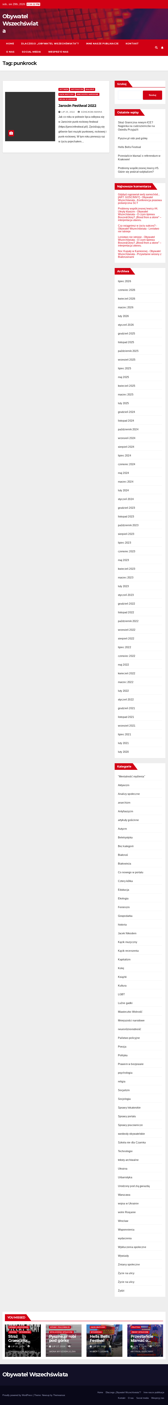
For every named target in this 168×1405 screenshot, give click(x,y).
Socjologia (124, 1099)
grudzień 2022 (126, 603)
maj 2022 (123, 664)
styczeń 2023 (126, 595)
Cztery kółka (125, 881)
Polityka (123, 1055)
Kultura (122, 985)
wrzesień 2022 (127, 629)
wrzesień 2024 (127, 438)
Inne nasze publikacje (102, 43)
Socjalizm (124, 1090)
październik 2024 (128, 429)
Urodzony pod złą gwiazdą (134, 1186)
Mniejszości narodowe (87, 94)
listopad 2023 (126, 516)
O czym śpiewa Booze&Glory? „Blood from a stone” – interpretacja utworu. (139, 217)
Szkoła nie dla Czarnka (132, 1142)
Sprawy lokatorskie (129, 1107)
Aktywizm (63, 89)
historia (122, 924)
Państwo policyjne (129, 1038)
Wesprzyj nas (58, 51)
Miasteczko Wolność (130, 1011)
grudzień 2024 (126, 412)
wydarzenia (125, 1238)
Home (10, 43)
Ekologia (123, 898)
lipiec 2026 (124, 281)
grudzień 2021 (126, 708)
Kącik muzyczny (66, 94)
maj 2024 (123, 473)
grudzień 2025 (126, 333)
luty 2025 (123, 403)
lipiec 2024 (124, 455)
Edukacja (123, 889)
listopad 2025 (126, 342)
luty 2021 (123, 743)
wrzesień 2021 (127, 725)
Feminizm (124, 907)
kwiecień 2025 (126, 385)
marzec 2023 (125, 577)
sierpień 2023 (126, 534)
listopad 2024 (126, 420)
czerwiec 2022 (126, 656)
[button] (156, 47)
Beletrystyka (125, 837)
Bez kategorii (126, 846)
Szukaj (121, 84)
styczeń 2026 (126, 324)
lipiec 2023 (124, 542)
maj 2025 (123, 377)
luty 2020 (123, 751)
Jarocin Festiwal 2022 (77, 105)
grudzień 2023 (126, 507)
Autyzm (122, 828)
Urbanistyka (125, 1177)
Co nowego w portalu (130, 872)
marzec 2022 (125, 682)
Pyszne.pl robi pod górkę (133, 138)
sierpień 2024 (126, 446)
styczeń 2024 (126, 499)
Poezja (122, 1046)
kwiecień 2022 (126, 673)
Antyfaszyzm (77, 89)
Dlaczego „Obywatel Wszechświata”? (50, 43)
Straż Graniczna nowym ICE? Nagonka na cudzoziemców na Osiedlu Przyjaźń (136, 126)
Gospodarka (125, 916)
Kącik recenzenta (128, 950)
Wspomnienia (126, 1229)
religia (121, 1081)
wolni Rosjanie (127, 1212)
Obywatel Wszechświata (20, 23)
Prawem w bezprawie (131, 1064)
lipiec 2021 (124, 734)
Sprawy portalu (127, 1116)
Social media (31, 51)
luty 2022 (123, 690)
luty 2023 (123, 586)
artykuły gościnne (128, 820)
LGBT (121, 994)
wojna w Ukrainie (67, 99)
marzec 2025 (125, 394)
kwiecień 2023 (126, 568)
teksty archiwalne (128, 1160)
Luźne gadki (125, 1003)
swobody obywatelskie (131, 1133)
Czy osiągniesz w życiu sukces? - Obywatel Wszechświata (137, 227)
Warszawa (124, 1194)
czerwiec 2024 (126, 464)
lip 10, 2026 (99, 1346)
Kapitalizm (124, 959)
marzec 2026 (125, 307)
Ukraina (122, 1168)
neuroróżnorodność (129, 1029)
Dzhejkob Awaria (91, 112)
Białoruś (90, 89)
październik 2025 (128, 351)
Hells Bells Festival (129, 147)
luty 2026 (123, 316)
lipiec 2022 (124, 647)
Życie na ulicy (126, 1273)
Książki (122, 977)
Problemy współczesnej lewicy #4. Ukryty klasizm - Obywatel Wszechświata (138, 211)
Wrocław (123, 1221)
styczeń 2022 (126, 699)
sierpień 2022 (126, 638)
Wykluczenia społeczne (132, 1247)
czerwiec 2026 (126, 290)
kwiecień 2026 (126, 298)
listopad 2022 (126, 612)
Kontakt (132, 43)
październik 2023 (128, 525)
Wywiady (123, 1255)
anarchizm (124, 802)
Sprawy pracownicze (130, 1125)
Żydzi (121, 1290)
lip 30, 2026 (18, 1346)
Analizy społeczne (129, 794)
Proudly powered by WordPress (17, 1395)
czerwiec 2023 (126, 551)
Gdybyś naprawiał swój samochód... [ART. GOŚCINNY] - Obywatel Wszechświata (139, 197)
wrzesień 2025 (127, 359)
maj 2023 (123, 560)
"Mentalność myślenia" (131, 776)
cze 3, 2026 (140, 1346)
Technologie (125, 1151)
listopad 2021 (126, 717)
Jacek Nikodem (127, 933)
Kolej (121, 968)
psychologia (125, 1072)
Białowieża (124, 863)
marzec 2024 (125, 481)
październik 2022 (128, 621)
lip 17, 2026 (58, 1346)
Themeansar (59, 1395)
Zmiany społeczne (129, 1264)
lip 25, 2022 (68, 112)
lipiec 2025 (124, 368)
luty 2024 (123, 490)
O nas (10, 51)
